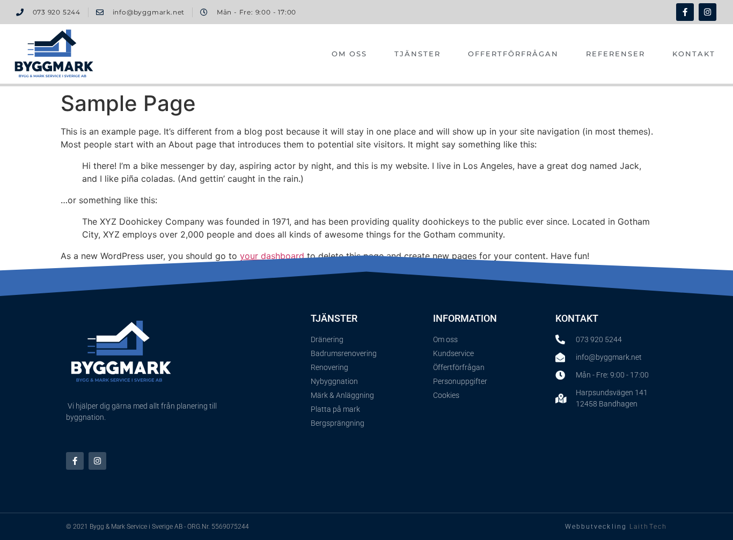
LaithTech (648, 526)
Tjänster (417, 54)
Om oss (349, 54)
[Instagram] (707, 12)
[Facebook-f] (685, 12)
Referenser (615, 54)
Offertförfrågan (513, 54)
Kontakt (693, 54)
